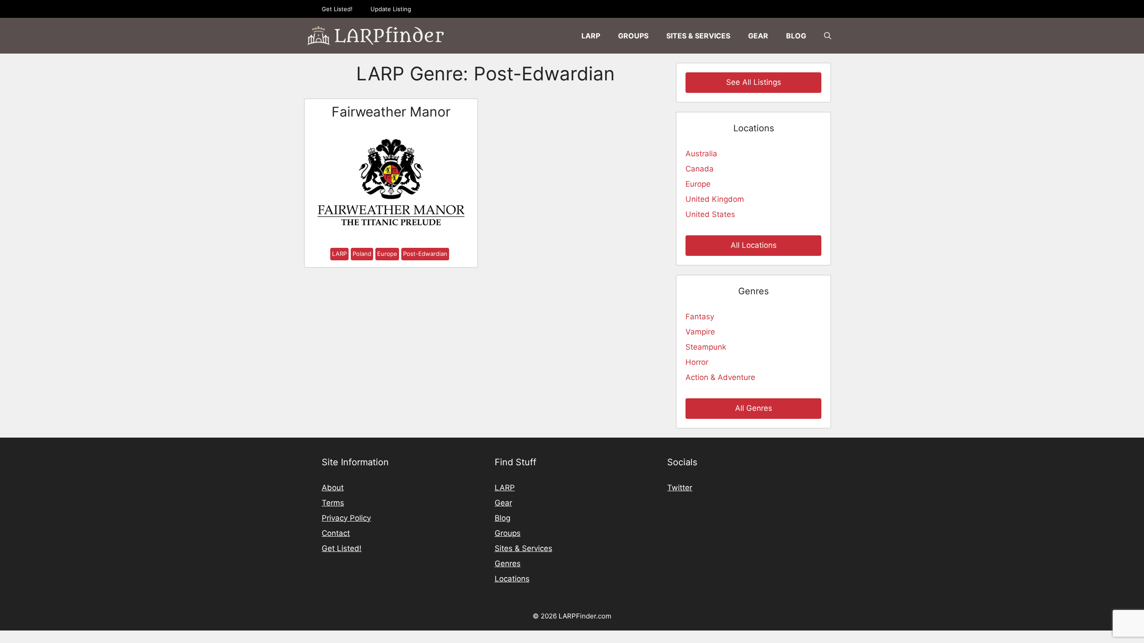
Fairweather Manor (391, 112)
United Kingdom (715, 199)
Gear (758, 35)
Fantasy (700, 316)
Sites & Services (698, 35)
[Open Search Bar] (827, 35)
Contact (336, 533)
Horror (697, 362)
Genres (508, 563)
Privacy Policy (346, 518)
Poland (362, 253)
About (333, 487)
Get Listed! (337, 9)
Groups (633, 35)
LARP (590, 35)
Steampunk (706, 346)
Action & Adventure (720, 377)
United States (710, 214)
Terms (333, 502)
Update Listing (390, 9)
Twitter (679, 487)
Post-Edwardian (425, 253)
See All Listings (753, 82)
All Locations (754, 245)
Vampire (700, 331)
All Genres (753, 408)
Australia (701, 153)
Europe (387, 253)
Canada (700, 168)
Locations (512, 578)
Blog (796, 35)
